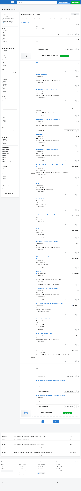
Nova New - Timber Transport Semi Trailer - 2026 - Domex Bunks (50, 164)
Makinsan (38, 271)
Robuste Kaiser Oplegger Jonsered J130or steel (47, 241)
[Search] (18, 2)
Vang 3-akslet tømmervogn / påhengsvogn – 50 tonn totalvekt (50, 214)
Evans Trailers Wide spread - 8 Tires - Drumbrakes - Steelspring (50, 380)
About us (2, 464)
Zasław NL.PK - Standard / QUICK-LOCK (45, 365)
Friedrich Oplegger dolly (41, 74)
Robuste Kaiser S (5, 436)
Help (2, 466)
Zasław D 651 (39, 38)
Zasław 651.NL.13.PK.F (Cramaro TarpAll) (45, 348)
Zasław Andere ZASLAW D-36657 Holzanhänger (47, 288)
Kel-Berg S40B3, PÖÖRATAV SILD (44, 333)
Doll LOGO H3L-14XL (41, 134)
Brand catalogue (22, 474)
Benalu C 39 (4, 433)
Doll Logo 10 (4, 452)
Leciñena (38, 228)
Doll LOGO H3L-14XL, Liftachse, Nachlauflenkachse (48, 89)
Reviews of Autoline (23, 470)
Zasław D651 (4, 439)
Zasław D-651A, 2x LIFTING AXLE (43, 318)
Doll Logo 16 (39, 183)
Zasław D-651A (4, 441)
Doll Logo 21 (4, 444)
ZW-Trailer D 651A (40, 23)
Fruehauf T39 (4, 455)
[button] (75, 34)
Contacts (2, 468)
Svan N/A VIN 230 (40, 198)
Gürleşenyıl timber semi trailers (43, 256)
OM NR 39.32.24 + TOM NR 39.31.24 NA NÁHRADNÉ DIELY (49, 303)
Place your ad (64, 56)
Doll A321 (3, 449)
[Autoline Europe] (5, 2)
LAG (37, 62)
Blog (20, 472)
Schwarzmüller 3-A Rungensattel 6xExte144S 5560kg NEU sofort (50, 106)
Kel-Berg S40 (4, 447)
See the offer (67, 413)
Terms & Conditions (23, 464)
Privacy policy (21, 466)
